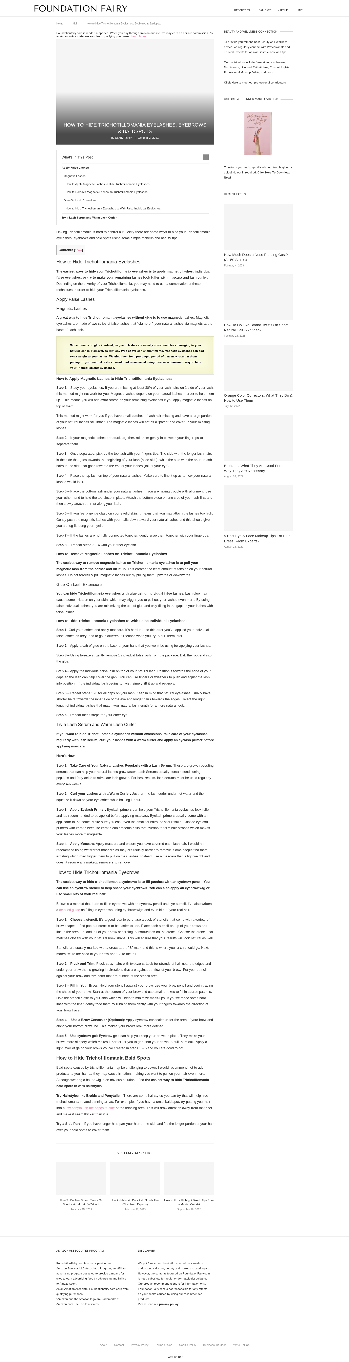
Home (59, 23)
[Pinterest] (179, 1329)
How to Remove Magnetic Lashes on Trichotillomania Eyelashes (106, 191)
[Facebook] (152, 1329)
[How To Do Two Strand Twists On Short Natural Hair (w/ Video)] (81, 1178)
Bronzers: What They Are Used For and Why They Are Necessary (256, 468)
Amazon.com (68, 1283)
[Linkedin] (188, 1329)
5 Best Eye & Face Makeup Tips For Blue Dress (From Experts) (257, 538)
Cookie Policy (187, 1344)
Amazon (61, 1268)
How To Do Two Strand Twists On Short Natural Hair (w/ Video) (256, 327)
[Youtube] (197, 1329)
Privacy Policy (139, 1344)
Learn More (138, 36)
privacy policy (169, 1304)
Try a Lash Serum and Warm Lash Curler (89, 217)
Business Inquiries (214, 1344)
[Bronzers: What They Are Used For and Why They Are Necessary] (258, 438)
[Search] (314, 8)
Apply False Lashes (75, 167)
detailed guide (69, 910)
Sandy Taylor (123, 137)
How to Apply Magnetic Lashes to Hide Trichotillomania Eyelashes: (108, 184)
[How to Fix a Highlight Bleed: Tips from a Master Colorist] (189, 1178)
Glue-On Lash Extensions (80, 200)
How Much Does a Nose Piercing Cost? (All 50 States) (256, 257)
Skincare (265, 10)
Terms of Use (163, 1344)
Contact (119, 1344)
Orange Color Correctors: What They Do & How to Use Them (258, 398)
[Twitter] (161, 1329)
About (103, 1344)
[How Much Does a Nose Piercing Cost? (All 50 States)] (258, 227)
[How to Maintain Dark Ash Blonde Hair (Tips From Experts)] (135, 1178)
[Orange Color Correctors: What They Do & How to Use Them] (258, 368)
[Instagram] (170, 1329)
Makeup (283, 10)
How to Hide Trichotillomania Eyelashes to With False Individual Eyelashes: (113, 208)
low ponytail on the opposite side (90, 1108)
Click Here (231, 82)
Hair (300, 10)
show (78, 250)
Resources (242, 10)
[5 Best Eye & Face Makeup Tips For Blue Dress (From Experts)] (258, 508)
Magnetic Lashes (74, 176)
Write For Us (241, 1344)
